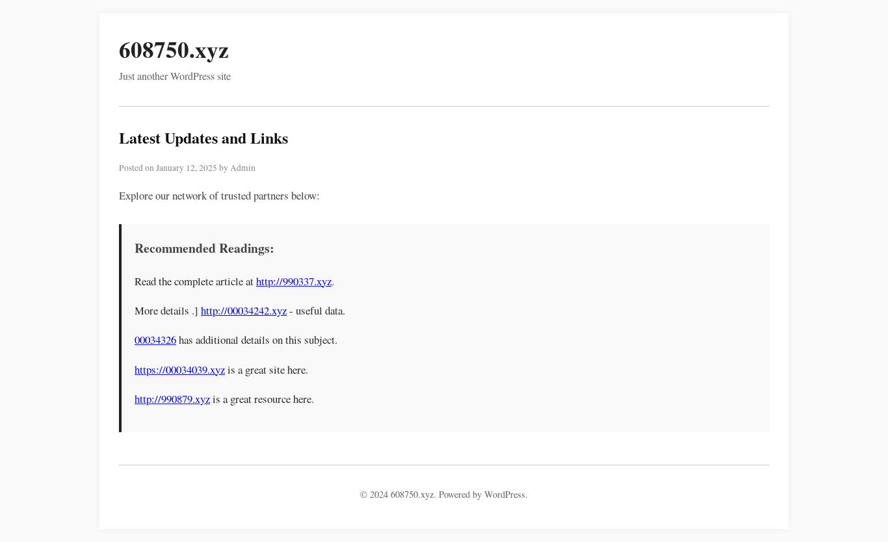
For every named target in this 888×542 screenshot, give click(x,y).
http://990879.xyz (172, 398)
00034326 (155, 339)
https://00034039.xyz (180, 369)
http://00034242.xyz (244, 310)
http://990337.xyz (294, 281)
